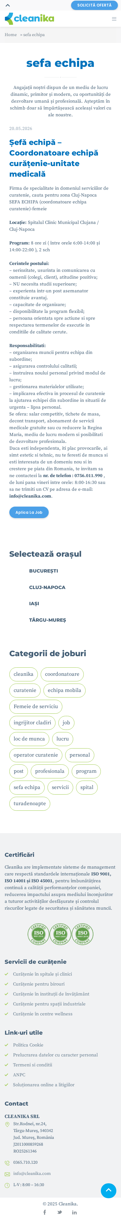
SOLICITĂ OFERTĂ (94, 5)
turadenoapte (30, 803)
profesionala (50, 771)
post (19, 771)
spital (86, 787)
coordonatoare (62, 674)
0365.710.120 (25, 1162)
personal (79, 755)
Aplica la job (29, 512)
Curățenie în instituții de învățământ (51, 994)
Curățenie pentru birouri (39, 984)
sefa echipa (27, 787)
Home (11, 35)
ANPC (19, 1075)
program (86, 771)
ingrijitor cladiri (32, 722)
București (43, 571)
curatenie (25, 690)
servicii (60, 787)
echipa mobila (64, 690)
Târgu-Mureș (47, 620)
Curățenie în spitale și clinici (42, 974)
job (66, 722)
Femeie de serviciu (36, 706)
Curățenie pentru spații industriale (49, 1004)
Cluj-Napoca (47, 587)
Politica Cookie (28, 1045)
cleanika (24, 674)
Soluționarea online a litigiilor (43, 1085)
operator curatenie (36, 755)
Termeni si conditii (32, 1065)
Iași (34, 603)
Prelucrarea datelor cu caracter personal (55, 1055)
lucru (62, 738)
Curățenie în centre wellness (43, 1014)
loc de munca (29, 738)
